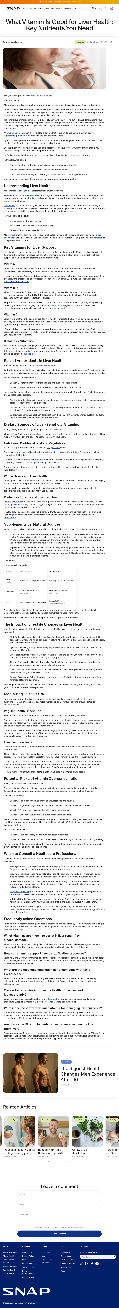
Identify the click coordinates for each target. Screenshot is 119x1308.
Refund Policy (28, 1256)
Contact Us (27, 1252)
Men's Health (8, 1256)
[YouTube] (97, 1263)
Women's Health (10, 1266)
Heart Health (8, 1274)
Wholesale (65, 1252)
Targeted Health (10, 1252)
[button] (29, 8)
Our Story (45, 1252)
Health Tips (80, 42)
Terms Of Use (28, 1267)
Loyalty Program (68, 1263)
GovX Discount (67, 1260)
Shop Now (76, 2)
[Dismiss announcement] (116, 1)
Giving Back (66, 1256)
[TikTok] (82, 1263)
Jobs (63, 1271)
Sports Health (9, 1270)
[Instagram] (87, 1263)
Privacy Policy (28, 1277)
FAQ (24, 1260)
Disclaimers (27, 1263)
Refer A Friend (67, 1267)
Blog (43, 1256)
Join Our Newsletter (89, 1252)
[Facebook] (92, 1263)
